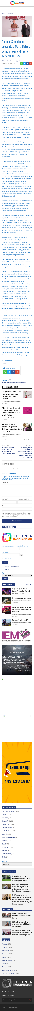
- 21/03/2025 (15, 602)
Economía (5, 821)
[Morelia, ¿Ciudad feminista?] (6, 622)
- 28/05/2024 (4, 419)
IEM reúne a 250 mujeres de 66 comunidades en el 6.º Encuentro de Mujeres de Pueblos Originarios (22, 932)
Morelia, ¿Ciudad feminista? (20, 620)
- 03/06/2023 (15, 624)
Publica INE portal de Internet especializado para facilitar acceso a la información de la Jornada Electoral (11, 411)
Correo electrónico (23, 499)
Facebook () (22, 468)
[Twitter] (24, 63)
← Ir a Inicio (5, 569)
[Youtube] (13, 992)
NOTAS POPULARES (8, 584)
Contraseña (5, 552)
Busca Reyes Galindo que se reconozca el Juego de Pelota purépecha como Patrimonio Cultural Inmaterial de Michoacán (21, 887)
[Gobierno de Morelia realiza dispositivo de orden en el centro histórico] (6, 915)
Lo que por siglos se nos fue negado (22, 598)
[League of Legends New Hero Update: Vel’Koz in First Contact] (6, 591)
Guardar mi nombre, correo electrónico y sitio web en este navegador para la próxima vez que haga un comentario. (16, 514)
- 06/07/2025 (4, 436)
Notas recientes (8, 909)
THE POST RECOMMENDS (10, 387)
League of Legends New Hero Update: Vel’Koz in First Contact (21, 590)
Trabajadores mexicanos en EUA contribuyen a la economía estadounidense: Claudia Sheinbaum (11, 395)
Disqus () (29, 468)
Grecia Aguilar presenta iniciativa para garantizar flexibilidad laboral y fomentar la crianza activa (12, 428)
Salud (4, 844)
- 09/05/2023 (15, 616)
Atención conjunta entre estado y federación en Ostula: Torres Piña (8, 450)
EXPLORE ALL (28, 584)
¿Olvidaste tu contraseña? (10, 566)
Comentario (6, 482)
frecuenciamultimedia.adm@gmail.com (12, 61)
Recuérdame (8, 559)
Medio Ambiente (7, 831)
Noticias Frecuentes (8, 837)
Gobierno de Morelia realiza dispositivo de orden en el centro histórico (21, 915)
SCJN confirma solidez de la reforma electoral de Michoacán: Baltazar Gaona (21, 924)
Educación (5, 824)
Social (4, 857)
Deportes (5, 818)
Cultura (4, 814)
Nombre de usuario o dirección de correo (15, 546)
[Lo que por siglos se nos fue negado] (6, 600)
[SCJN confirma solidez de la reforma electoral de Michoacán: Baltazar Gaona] (6, 923)
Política (4, 363)
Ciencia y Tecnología (8, 811)
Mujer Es (5, 834)
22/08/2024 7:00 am (7, 63)
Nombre (5, 499)
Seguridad (5, 847)
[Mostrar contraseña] (21, 555)
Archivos (4, 861)
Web (3, 506)
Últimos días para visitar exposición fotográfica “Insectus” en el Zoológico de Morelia (21, 878)
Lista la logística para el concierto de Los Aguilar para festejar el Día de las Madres (21, 609)
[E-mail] (30, 63)
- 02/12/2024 (4, 403)
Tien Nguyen (15, 593)
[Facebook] (27, 63)
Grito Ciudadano (7, 827)
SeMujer (4, 850)
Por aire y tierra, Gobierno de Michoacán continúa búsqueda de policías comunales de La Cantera (25, 452)
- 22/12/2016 (21, 593)
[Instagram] (9, 992)
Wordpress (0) (14, 468)
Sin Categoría (6, 853)
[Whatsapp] (21, 63)
